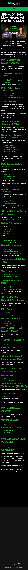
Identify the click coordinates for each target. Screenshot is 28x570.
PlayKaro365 (11, 567)
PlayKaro (5, 41)
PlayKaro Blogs (20, 567)
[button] (14, 8)
